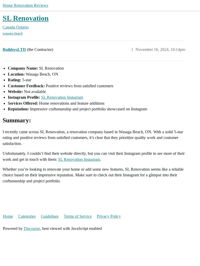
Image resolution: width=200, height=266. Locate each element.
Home (8, 216)
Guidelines (50, 216)
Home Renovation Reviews (25, 5)
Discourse (32, 228)
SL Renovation (26, 18)
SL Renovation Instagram (62, 97)
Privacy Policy (109, 216)
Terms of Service (78, 216)
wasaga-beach (13, 33)
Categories (27, 216)
